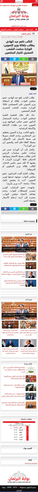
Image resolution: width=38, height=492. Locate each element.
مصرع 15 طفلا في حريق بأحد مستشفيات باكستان (16, 5)
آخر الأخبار (28, 233)
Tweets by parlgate (31, 463)
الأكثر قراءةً (28, 363)
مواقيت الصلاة (26, 418)
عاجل (35, 4)
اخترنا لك (28, 299)
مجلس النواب (26, 33)
